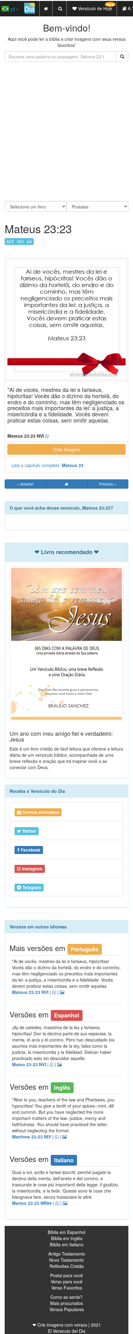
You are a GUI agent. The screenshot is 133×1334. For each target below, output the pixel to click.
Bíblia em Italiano (67, 1244)
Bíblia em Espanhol (66, 1232)
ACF (10, 241)
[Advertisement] (66, 131)
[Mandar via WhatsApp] (47, 436)
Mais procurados (66, 1303)
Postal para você (66, 1275)
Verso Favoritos (66, 1288)
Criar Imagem (66, 449)
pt (12, 9)
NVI (20, 241)
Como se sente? (66, 1297)
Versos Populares (66, 1309)
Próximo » (107, 483)
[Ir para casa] (66, 484)
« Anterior (25, 483)
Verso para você (67, 1281)
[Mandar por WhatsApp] (54, 992)
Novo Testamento (66, 1260)
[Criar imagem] (62, 992)
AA (29, 241)
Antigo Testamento (66, 1254)
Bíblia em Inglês (66, 1238)
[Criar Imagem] (65, 1203)
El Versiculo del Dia (66, 1331)
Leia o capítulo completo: (47, 465)
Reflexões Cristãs (66, 1266)
